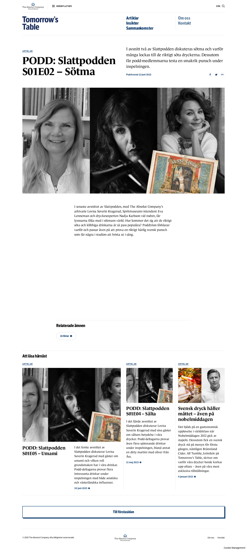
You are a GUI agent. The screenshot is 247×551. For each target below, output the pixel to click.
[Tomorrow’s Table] (40, 23)
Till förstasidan (123, 512)
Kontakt (184, 23)
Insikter (132, 23)
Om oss (184, 18)
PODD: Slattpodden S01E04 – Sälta (147, 411)
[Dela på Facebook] (210, 74)
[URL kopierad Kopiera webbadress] (222, 74)
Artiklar (132, 18)
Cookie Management (234, 547)
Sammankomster (139, 28)
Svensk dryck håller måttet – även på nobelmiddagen (199, 414)
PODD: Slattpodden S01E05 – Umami (43, 450)
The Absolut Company (39, 537)
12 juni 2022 (145, 74)
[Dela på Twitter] (216, 74)
